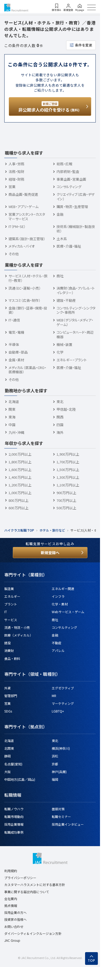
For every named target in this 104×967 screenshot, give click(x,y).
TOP (91, 960)
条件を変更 (83, 45)
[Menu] (91, 7)
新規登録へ (50, 552)
